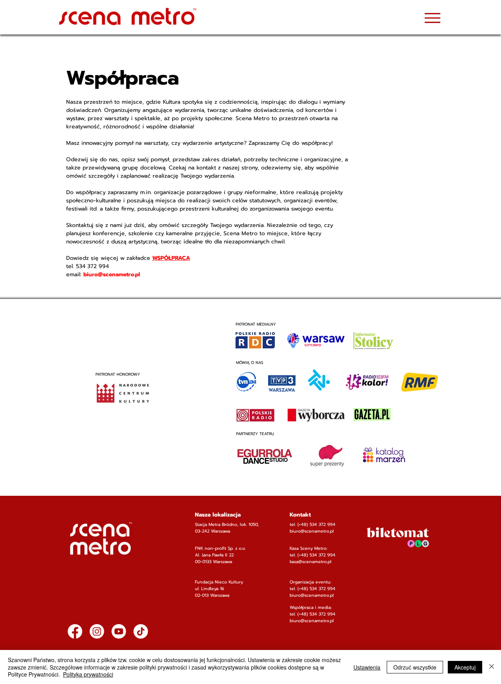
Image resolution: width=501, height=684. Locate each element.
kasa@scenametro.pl (311, 561)
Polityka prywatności (88, 674)
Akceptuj (465, 667)
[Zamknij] (491, 667)
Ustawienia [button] (366, 667)
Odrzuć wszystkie (414, 667)
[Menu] (432, 18)
